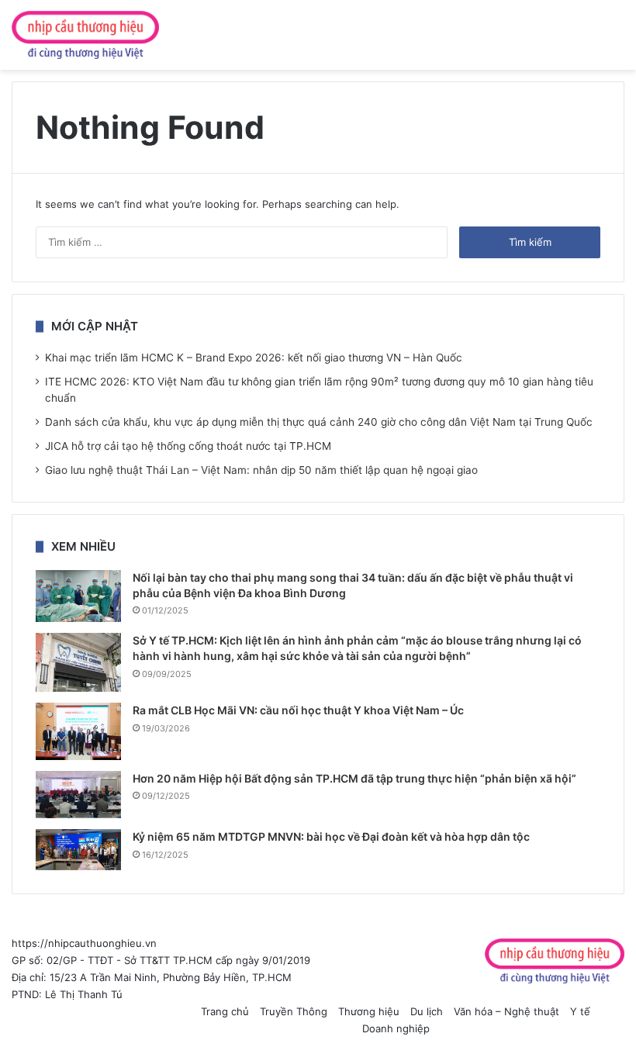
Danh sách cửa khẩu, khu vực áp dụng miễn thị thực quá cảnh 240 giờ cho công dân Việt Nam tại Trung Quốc (319, 422)
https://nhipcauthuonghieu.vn (84, 943)
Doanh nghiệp (396, 1028)
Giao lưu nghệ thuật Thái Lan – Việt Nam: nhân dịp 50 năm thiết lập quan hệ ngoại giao (261, 470)
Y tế (580, 1011)
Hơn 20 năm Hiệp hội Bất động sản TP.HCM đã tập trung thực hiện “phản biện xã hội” (354, 778)
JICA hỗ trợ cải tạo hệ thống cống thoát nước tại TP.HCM (188, 446)
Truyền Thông (293, 1011)
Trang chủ (225, 1011)
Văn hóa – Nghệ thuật (506, 1011)
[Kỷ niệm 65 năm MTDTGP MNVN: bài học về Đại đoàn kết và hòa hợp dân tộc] (78, 849)
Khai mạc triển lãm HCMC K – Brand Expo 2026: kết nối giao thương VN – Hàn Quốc (253, 357)
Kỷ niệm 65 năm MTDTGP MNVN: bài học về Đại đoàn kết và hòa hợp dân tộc (331, 836)
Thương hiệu (368, 1011)
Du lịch (426, 1011)
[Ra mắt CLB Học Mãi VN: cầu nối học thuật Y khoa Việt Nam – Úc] (78, 731)
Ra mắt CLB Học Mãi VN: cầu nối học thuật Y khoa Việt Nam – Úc (298, 710)
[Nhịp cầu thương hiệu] (85, 35)
